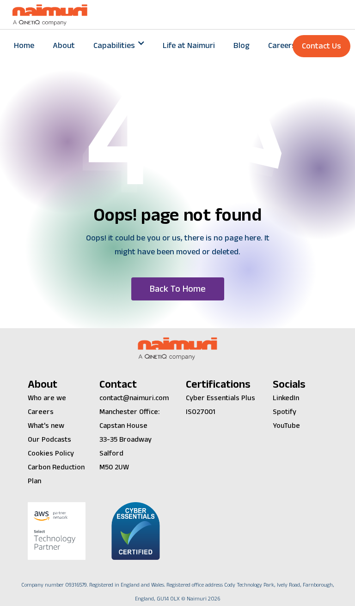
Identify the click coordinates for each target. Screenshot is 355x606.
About (64, 45)
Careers (282, 45)
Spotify (284, 412)
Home (24, 45)
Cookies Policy (51, 453)
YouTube (286, 425)
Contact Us (321, 46)
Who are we (47, 398)
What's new (46, 425)
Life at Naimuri (189, 45)
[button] (118, 46)
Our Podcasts (49, 439)
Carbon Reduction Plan (56, 474)
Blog (241, 45)
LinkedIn (286, 398)
